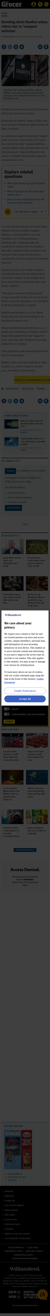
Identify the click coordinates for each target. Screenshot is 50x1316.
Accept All (25, 698)
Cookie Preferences (25, 690)
